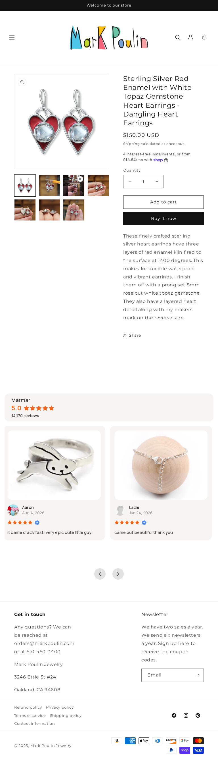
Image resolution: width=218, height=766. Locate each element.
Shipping (131, 143)
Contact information (34, 723)
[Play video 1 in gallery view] (74, 185)
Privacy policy (60, 707)
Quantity (132, 170)
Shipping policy (66, 715)
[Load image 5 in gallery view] (49, 210)
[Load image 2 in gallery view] (49, 185)
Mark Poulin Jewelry (51, 745)
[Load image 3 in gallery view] (98, 185)
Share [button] (135, 335)
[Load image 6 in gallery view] (74, 210)
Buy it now (163, 218)
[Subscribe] (197, 675)
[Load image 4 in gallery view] (25, 210)
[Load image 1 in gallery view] (25, 185)
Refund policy (28, 707)
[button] (12, 37)
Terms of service (30, 715)
